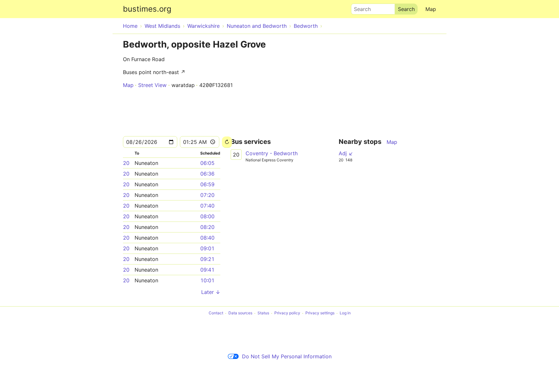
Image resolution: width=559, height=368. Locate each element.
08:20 (207, 227)
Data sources (240, 313)
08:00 (207, 216)
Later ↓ (210, 292)
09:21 (207, 259)
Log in (345, 313)
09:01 (207, 248)
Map (430, 9)
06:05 (207, 163)
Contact (216, 313)
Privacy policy (287, 313)
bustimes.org (147, 9)
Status (263, 313)
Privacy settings (319, 313)
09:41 (207, 269)
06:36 (207, 173)
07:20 (207, 195)
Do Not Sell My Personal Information (287, 356)
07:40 (207, 205)
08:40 (207, 237)
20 (126, 163)
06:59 (207, 184)
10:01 (207, 280)
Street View (152, 85)
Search (359, 7)
